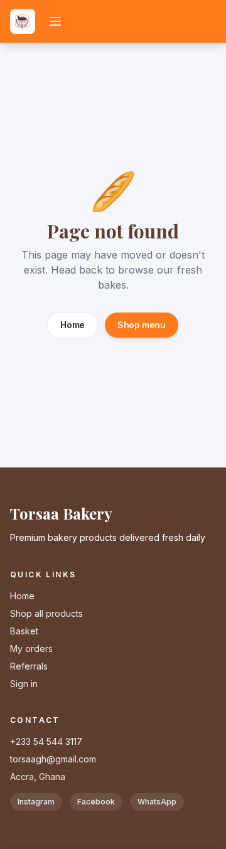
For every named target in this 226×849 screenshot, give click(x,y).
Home (72, 324)
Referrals (29, 666)
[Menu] (55, 21)
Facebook (96, 801)
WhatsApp (156, 801)
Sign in (24, 683)
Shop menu (141, 324)
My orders (31, 648)
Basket (24, 631)
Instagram (36, 801)
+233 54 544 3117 (46, 741)
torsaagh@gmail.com (53, 759)
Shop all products (46, 613)
